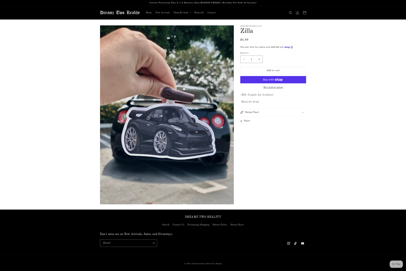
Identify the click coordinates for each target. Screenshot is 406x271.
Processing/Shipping (198, 225)
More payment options (273, 87)
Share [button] (247, 121)
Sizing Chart (237, 225)
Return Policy (220, 225)
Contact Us (178, 225)
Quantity (244, 53)
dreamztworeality (199, 263)
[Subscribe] (153, 243)
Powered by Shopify (214, 263)
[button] (182, 12)
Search (166, 225)
